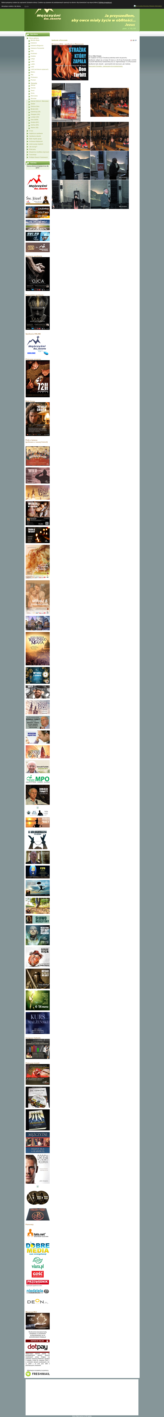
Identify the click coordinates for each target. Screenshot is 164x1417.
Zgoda (26, 6)
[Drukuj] (133, 41)
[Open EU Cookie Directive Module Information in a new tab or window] (148, 5)
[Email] (136, 41)
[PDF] (131, 41)
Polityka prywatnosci (105, 2)
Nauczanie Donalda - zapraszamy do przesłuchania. (106, 66)
